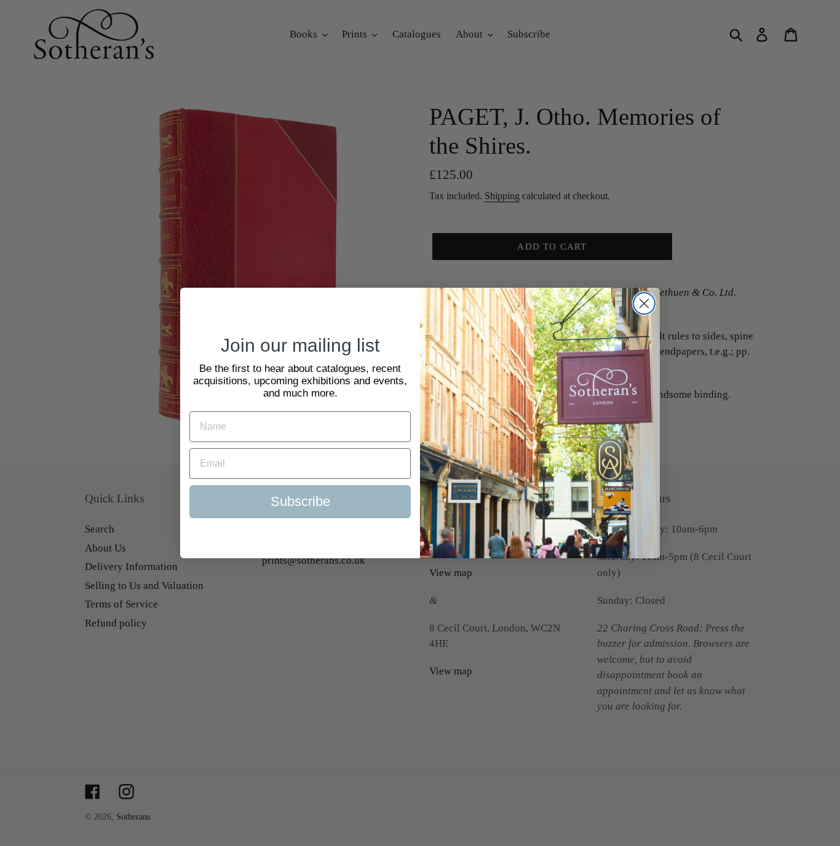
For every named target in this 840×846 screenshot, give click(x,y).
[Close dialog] (644, 303)
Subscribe (300, 501)
